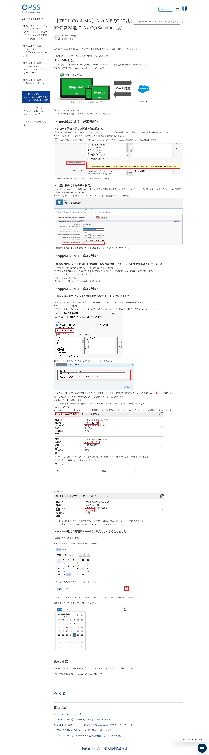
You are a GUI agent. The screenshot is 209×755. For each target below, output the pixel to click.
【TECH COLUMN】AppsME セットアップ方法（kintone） (83, 719)
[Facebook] (56, 694)
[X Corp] (60, 694)
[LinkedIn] (64, 694)
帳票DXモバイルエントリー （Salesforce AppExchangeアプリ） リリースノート (35, 68)
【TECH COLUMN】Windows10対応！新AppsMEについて (33, 110)
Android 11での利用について (36, 123)
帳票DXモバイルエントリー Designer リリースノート (35, 83)
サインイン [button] (165, 9)
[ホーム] (31, 9)
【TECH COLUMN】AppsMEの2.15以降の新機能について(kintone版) (87, 735)
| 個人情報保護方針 (115, 748)
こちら (64, 110)
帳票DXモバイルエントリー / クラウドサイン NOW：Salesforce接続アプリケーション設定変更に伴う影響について (35, 32)
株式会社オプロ (92, 748)
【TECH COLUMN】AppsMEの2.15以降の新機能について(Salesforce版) (35, 97)
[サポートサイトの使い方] (184, 9)
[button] (177, 9)
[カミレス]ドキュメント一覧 (67, 714)
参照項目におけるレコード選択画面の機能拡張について (77, 281)
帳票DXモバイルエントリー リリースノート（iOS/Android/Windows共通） (35, 50)
